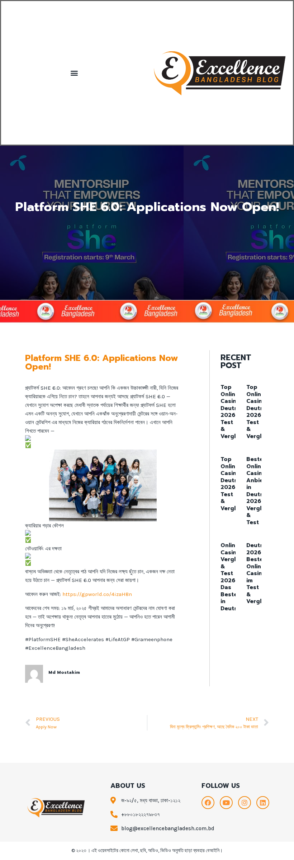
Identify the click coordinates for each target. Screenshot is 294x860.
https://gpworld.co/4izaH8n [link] (97, 594)
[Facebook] (207, 802)
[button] (74, 73)
